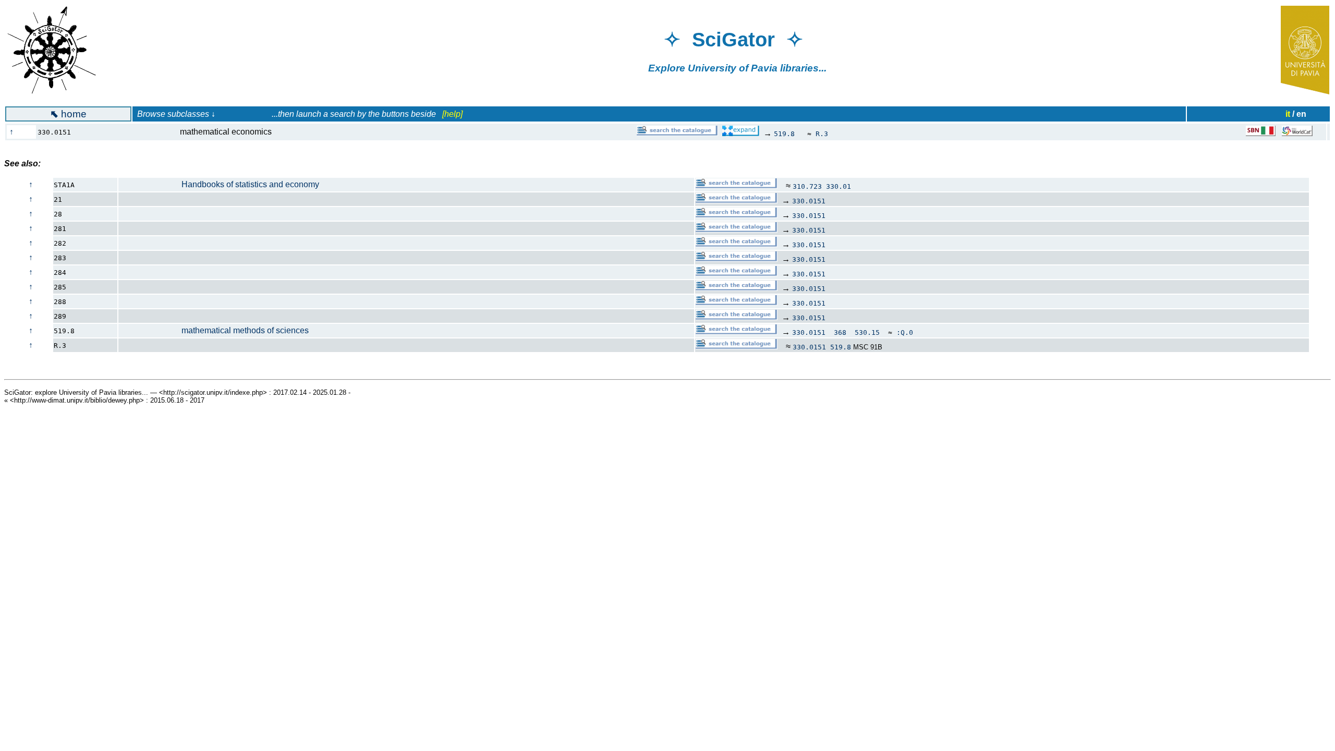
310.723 (807, 186)
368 (840, 332)
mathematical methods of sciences (214, 330)
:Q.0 (904, 332)
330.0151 (809, 201)
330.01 (838, 186)
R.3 (822, 134)
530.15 (867, 332)
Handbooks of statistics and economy (219, 184)
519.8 (784, 134)
